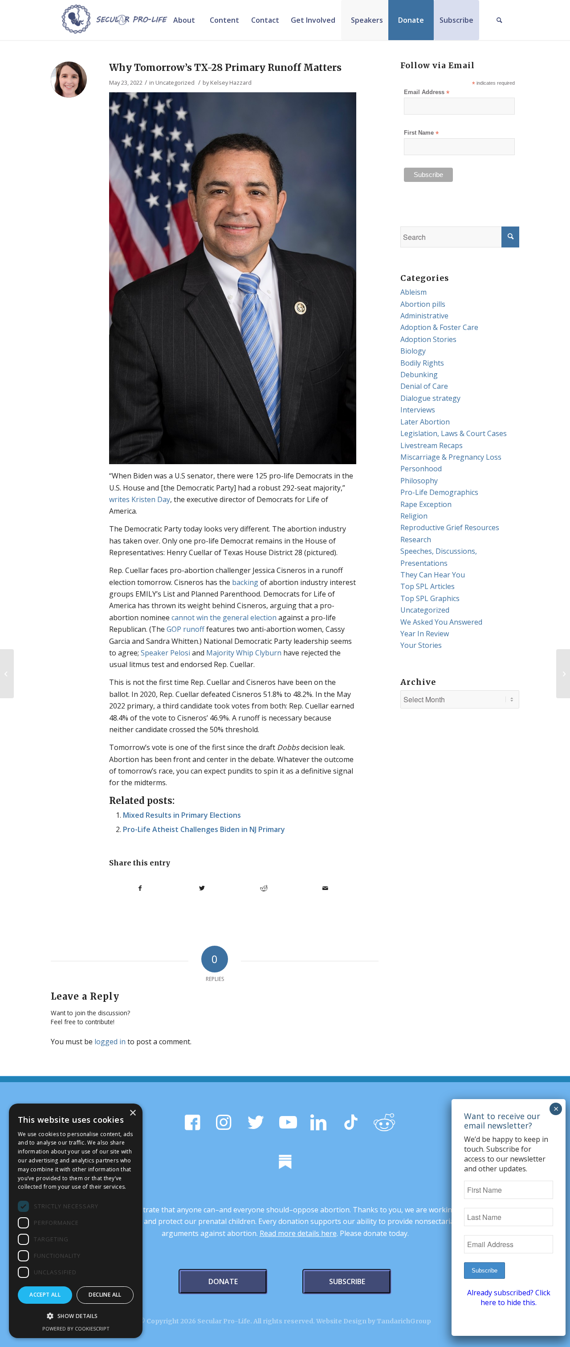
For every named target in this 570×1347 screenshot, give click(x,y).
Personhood (421, 469)
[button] (76, 1316)
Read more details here (298, 1233)
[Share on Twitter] (202, 888)
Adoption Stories (428, 339)
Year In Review (424, 633)
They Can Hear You (432, 575)
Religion (414, 516)
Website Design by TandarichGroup (373, 1321)
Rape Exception (426, 504)
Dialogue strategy (430, 398)
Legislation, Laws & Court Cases (453, 433)
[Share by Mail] (326, 888)
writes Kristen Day (139, 499)
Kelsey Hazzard (231, 82)
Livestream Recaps (431, 445)
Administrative (424, 316)
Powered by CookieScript (76, 1328)
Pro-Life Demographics (439, 492)
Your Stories (421, 645)
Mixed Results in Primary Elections (182, 815)
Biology (413, 351)
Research (415, 539)
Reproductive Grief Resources (449, 527)
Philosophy (419, 481)
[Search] (499, 20)
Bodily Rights (422, 363)
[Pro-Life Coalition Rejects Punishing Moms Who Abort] (7, 673)
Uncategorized (175, 82)
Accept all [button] (45, 1294)
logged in (110, 1041)
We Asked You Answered (441, 622)
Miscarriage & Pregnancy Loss (450, 457)
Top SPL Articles (427, 586)
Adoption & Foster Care (439, 327)
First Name (421, 133)
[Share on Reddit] (264, 888)
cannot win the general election (224, 617)
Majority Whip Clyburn (243, 653)
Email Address (426, 92)
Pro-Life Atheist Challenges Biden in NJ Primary (204, 829)
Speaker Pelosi (165, 653)
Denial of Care (424, 386)
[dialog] (75, 1221)
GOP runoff (185, 629)
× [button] (132, 1113)
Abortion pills (422, 304)
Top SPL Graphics (430, 598)
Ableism (413, 292)
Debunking (419, 374)
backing (245, 582)
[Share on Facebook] (140, 888)
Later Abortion (425, 422)
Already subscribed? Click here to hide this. (508, 1297)
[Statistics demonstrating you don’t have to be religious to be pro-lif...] (563, 673)
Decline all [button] (105, 1294)
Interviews (417, 410)
